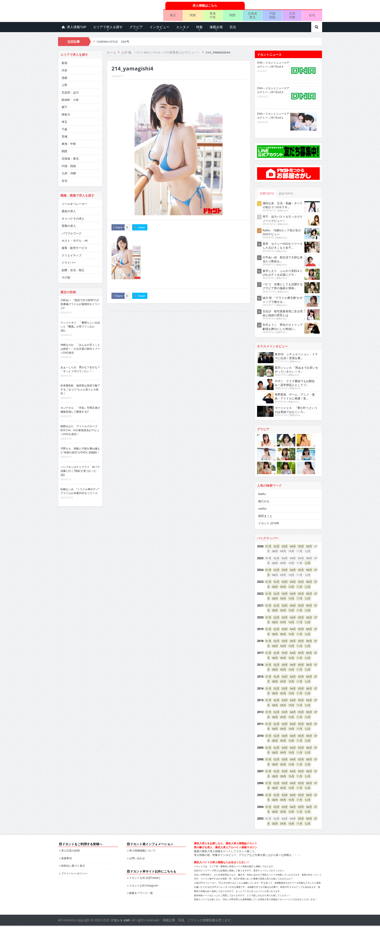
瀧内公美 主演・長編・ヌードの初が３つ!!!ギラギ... (283, 205)
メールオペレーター (74, 204)
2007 (260, 771)
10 (289, 587)
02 (275, 546)
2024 (260, 570)
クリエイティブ (72, 255)
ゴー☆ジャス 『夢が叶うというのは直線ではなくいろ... (296, 410)
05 (299, 546)
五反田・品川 (70, 92)
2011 (260, 724)
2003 (260, 818)
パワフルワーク (72, 233)
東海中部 (213, 15)
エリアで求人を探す (108, 27)
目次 (233, 27)
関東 (193, 15)
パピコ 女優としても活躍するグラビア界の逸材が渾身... (283, 286)
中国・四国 (69, 166)
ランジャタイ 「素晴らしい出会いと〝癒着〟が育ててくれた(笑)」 (80, 326)
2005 (260, 795)
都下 (64, 107)
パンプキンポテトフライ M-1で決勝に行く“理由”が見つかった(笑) (80, 470)
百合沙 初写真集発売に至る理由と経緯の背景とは (283, 313)
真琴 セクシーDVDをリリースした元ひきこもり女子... (283, 246)
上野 (64, 85)
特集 (199, 27)
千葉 (64, 129)
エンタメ (182, 27)
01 (267, 546)
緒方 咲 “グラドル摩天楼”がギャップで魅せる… (283, 300)
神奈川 (66, 114)
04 (291, 546)
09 (281, 587)
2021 (260, 605)
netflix (262, 509)
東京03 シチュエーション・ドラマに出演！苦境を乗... (296, 356)
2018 (260, 641)
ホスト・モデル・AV (75, 241)
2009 (260, 748)
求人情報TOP (76, 27)
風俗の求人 (69, 211)
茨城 (64, 136)
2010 (260, 736)
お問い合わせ (137, 858)
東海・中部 (69, 144)
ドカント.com (120, 920)
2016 (260, 665)
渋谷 (64, 70)
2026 (260, 546)
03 (283, 546)
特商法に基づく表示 (73, 865)
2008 (260, 759)
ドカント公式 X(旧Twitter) (144, 877)
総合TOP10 (286, 193)
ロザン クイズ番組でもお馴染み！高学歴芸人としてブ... (295, 383)
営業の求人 (69, 226)
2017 (260, 653)
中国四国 (272, 15)
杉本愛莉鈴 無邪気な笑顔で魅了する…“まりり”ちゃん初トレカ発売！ (80, 389)
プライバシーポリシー (74, 873)
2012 (260, 712)
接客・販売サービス (74, 248)
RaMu (262, 494)
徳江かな (264, 501)
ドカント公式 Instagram (143, 885)
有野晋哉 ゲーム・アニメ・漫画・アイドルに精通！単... (295, 396)
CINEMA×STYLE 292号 (113, 41)
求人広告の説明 (70, 850)
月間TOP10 (266, 193)
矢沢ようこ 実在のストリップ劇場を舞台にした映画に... (283, 327)
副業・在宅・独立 (73, 270)
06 (307, 546)
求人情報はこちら (205, 5)
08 (273, 587)
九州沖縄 (292, 15)
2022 (260, 594)
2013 (260, 700)
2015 (260, 677)
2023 (260, 582)
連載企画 (216, 27)
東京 (173, 15)
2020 (260, 617)
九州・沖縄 (69, 173)
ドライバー (69, 263)
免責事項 (66, 858)
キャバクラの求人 (73, 219)
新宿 (64, 63)
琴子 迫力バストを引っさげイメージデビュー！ (283, 219)
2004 (260, 807)
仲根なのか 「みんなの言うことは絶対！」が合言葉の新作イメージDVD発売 (80, 348)
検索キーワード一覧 (141, 893)
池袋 (64, 78)
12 (306, 563)
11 (298, 587)
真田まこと (265, 516)
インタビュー (159, 27)
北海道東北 (252, 15)
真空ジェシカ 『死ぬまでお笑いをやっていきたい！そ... (296, 369)
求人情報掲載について (142, 850)
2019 (260, 629)
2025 (260, 558)
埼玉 (64, 122)
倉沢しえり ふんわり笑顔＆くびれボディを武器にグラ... (283, 273)
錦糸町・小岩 (70, 100)
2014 (260, 688)
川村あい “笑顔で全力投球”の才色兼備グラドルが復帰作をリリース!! (80, 304)
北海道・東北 (70, 158)
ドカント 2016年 (268, 523)
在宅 (312, 15)
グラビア (136, 27)
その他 (66, 277)
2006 (260, 783)
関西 (232, 15)
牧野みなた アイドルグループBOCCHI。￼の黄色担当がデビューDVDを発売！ (79, 430)
